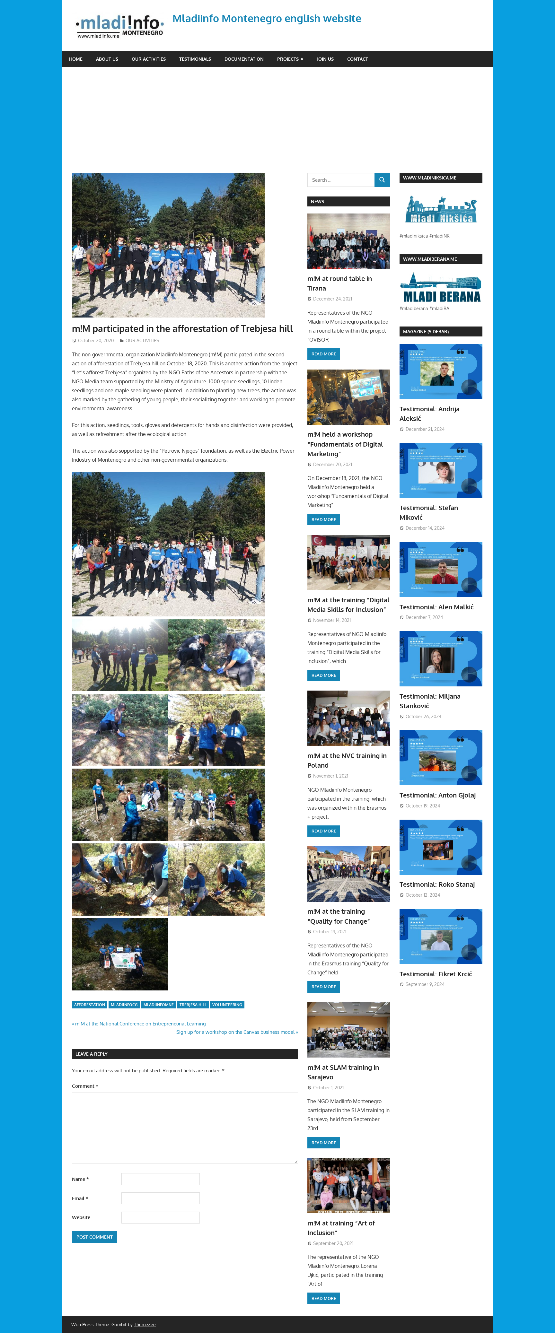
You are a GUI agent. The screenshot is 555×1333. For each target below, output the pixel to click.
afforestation (89, 1004)
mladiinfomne (159, 1004)
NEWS (317, 201)
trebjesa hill (193, 1004)
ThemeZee (145, 1324)
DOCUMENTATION (244, 59)
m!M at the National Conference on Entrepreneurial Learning (140, 1024)
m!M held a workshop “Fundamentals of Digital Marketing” (345, 444)
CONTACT (357, 59)
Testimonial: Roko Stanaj (437, 884)
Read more (324, 353)
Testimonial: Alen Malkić (437, 607)
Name (80, 1179)
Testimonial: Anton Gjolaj (438, 795)
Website (81, 1217)
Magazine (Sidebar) (426, 331)
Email (80, 1198)
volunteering (227, 1004)
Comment (85, 1086)
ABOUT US (107, 59)
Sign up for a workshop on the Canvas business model (235, 1032)
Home (76, 59)
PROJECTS (288, 59)
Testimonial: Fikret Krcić (436, 974)
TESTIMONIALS (195, 59)
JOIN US (325, 59)
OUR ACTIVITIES (149, 59)
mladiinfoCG (124, 1004)
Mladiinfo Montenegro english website (266, 18)
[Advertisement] (277, 115)
